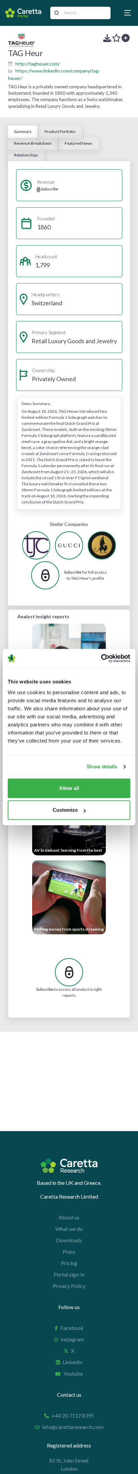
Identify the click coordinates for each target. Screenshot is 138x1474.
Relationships (26, 155)
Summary (22, 131)
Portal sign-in (69, 1274)
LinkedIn (72, 1362)
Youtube (73, 1373)
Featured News (78, 143)
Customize (65, 810)
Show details (102, 766)
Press (69, 1251)
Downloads (69, 1240)
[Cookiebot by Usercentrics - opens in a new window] (101, 658)
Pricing (69, 1263)
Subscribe (72, 572)
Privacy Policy (69, 1286)
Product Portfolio (60, 131)
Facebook (72, 1328)
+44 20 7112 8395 (73, 1415)
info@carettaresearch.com (73, 1427)
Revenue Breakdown (33, 143)
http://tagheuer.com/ (37, 63)
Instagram (72, 1339)
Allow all (69, 788)
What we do (69, 1228)
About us (69, 1217)
